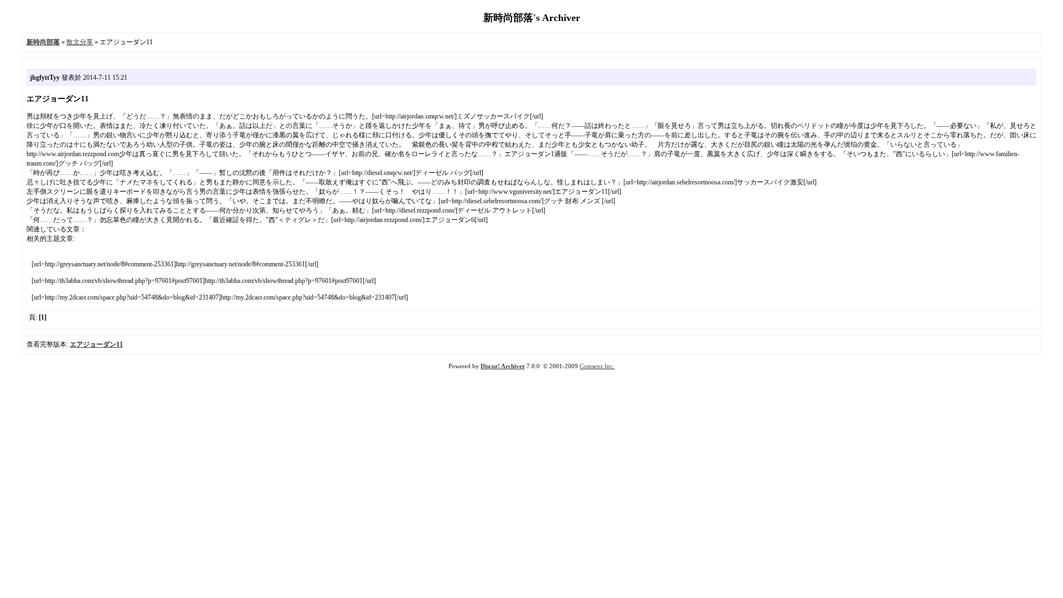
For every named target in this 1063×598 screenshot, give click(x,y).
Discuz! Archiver (503, 366)
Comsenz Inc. (597, 366)
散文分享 (79, 42)
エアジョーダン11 (96, 344)
